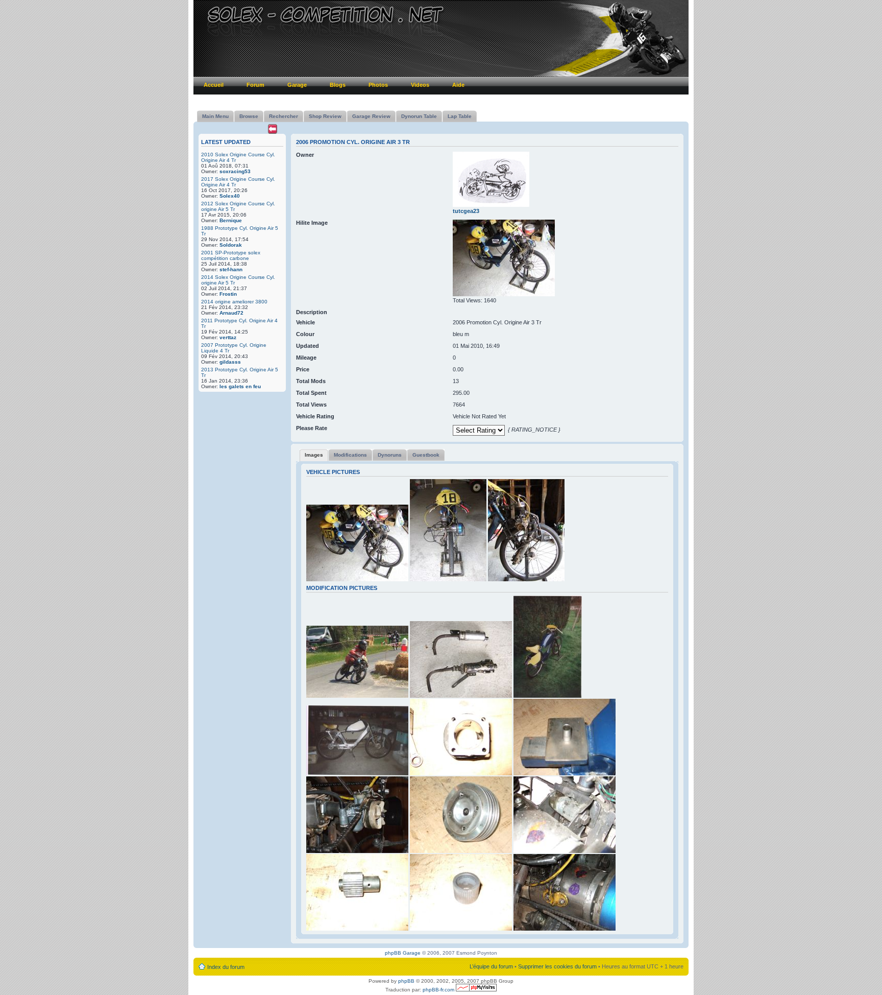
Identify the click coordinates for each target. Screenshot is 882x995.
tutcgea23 (466, 211)
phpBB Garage (403, 953)
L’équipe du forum (491, 966)
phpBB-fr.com (438, 989)
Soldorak (230, 245)
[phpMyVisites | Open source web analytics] (476, 989)
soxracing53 (235, 171)
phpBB (406, 981)
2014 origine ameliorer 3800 (234, 301)
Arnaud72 (231, 313)
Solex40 (229, 196)
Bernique (230, 220)
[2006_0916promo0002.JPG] (504, 294)
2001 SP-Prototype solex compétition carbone (230, 255)
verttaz (227, 337)
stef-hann (230, 269)
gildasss (230, 362)
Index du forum (225, 967)
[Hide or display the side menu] (272, 129)
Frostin (228, 294)
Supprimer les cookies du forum (557, 966)
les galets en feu (240, 386)
